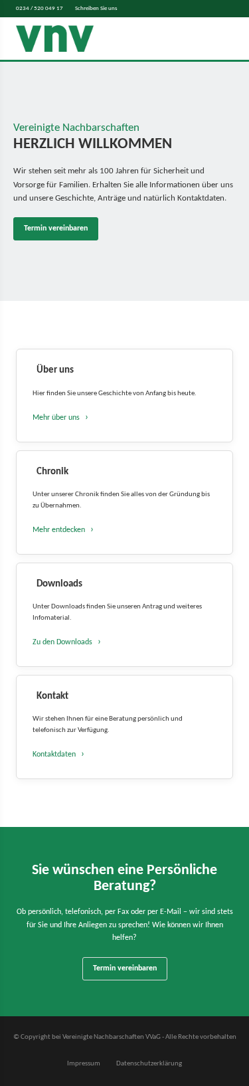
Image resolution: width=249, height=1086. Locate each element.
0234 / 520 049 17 (39, 8)
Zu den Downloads (62, 642)
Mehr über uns (56, 418)
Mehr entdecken (59, 530)
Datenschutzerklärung (149, 1063)
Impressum (83, 1063)
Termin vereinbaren (56, 228)
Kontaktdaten (54, 755)
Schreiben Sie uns (96, 8)
